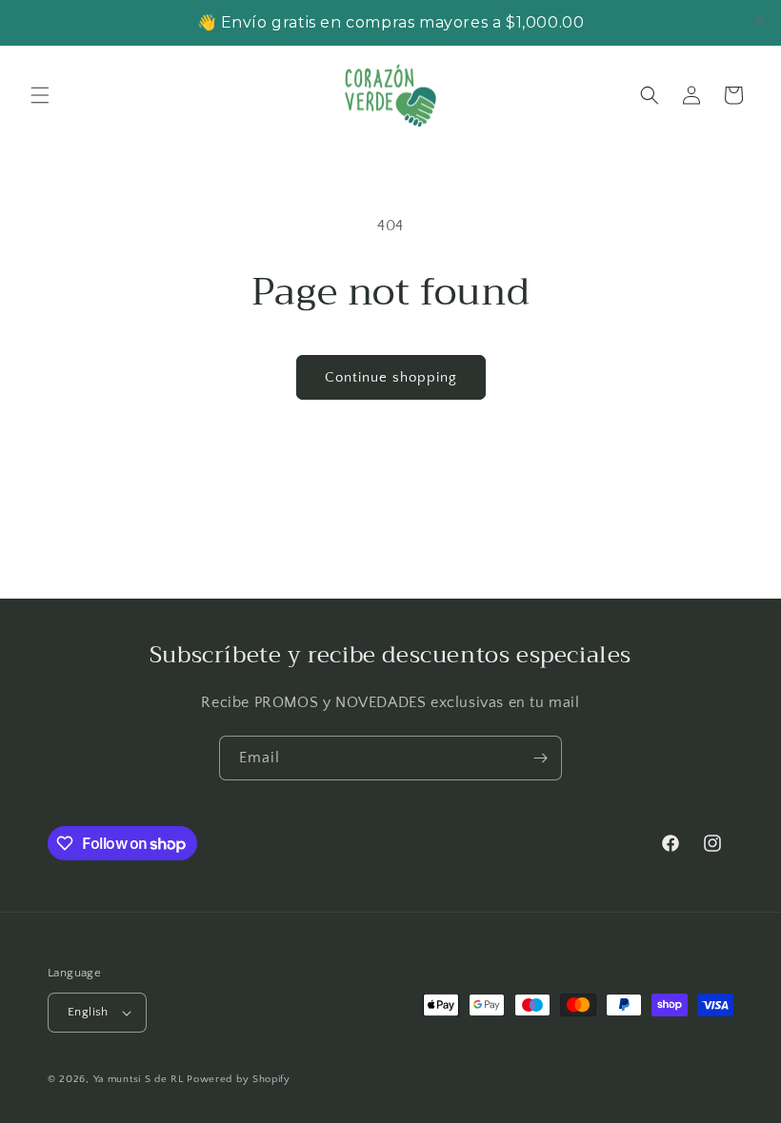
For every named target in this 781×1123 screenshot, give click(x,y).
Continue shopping (391, 377)
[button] (40, 95)
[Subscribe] (540, 758)
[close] (760, 21)
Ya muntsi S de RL (138, 1079)
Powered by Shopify (238, 1079)
